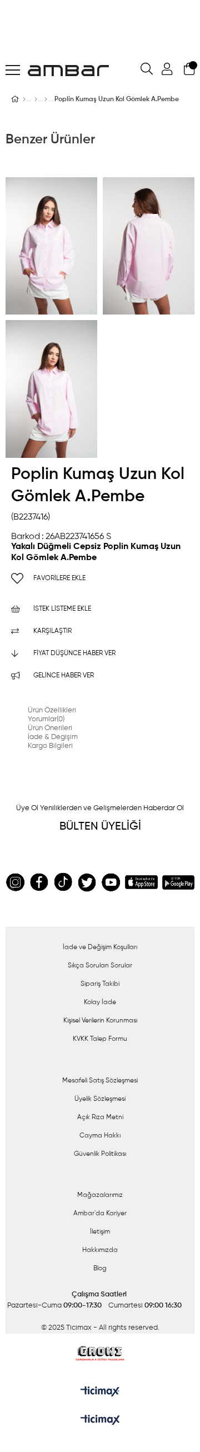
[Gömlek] (45, 99)
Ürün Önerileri (50, 728)
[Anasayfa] (24, 99)
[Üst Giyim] (35, 99)
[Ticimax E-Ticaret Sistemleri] (100, 1421)
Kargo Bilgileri (50, 746)
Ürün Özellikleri (52, 710)
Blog (100, 1268)
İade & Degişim (53, 737)
